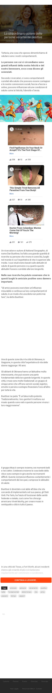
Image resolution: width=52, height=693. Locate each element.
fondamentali (13, 592)
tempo (13, 596)
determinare (26, 592)
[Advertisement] (26, 328)
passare (5, 596)
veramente (33, 588)
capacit (22, 596)
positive (44, 588)
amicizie (13, 588)
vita (36, 592)
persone (23, 588)
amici (43, 592)
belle (3, 592)
